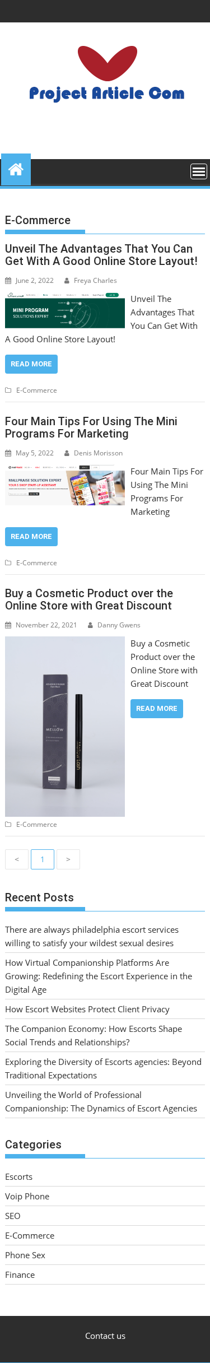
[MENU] (198, 171)
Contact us (105, 1335)
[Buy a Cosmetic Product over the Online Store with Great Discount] (65, 643)
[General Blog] (16, 167)
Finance (20, 1274)
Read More (31, 364)
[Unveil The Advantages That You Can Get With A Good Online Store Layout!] (65, 298)
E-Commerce (36, 390)
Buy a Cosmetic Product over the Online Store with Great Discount (89, 599)
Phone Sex (25, 1254)
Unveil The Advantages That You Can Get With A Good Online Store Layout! (101, 255)
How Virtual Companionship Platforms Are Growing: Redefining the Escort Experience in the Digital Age (98, 976)
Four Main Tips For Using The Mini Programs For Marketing (91, 427)
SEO (13, 1215)
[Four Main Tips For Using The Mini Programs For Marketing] (65, 471)
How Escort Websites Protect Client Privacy (87, 1009)
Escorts (18, 1176)
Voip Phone (27, 1196)
